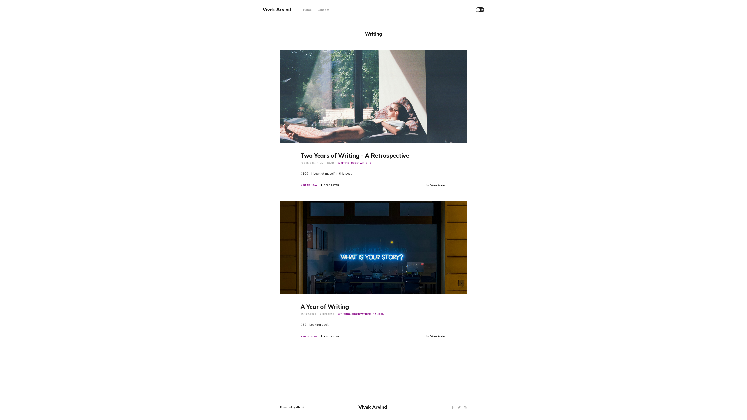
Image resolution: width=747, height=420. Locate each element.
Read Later (331, 185)
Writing (344, 162)
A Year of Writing (325, 306)
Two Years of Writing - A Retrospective (355, 155)
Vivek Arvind (438, 185)
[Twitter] (459, 407)
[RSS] (465, 407)
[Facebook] (453, 407)
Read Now (310, 185)
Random (378, 313)
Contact (323, 10)
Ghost (300, 407)
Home (307, 10)
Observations (361, 162)
